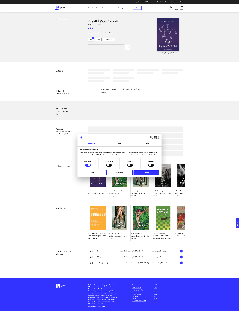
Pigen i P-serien (63, 166)
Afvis (92, 172)
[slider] (168, 36)
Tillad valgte (119, 172)
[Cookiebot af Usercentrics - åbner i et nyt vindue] (151, 137)
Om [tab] (147, 143)
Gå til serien (60, 170)
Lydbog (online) (109, 39)
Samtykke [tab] (91, 143)
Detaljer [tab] (119, 143)
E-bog (98, 39)
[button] (135, 251)
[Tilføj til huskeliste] (127, 47)
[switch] (109, 165)
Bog (91, 39)
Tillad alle (146, 172)
